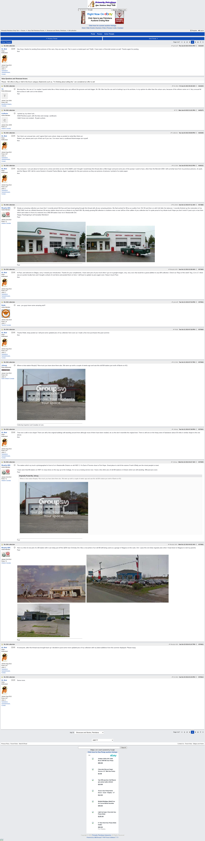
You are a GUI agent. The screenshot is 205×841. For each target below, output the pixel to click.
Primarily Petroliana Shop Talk (10, 30)
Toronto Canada (6, 325)
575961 (201, 544)
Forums (23, 30)
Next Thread (153, 38)
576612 (201, 677)
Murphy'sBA (174, 269)
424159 (201, 46)
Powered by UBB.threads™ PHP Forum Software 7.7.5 (102, 837)
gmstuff (175, 46)
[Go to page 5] (203, 42)
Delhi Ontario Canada (7, 378)
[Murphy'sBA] (5, 217)
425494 (201, 133)
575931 (201, 429)
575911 (201, 302)
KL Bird (175, 86)
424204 (201, 86)
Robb (176, 329)
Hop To (72, 732)
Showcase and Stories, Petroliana (56, 30)
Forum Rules (14, 743)
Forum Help (188, 743)
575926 (201, 362)
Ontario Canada (6, 128)
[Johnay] (5, 370)
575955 (201, 462)
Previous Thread (52, 38)
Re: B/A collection (9, 46)
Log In (202, 30)
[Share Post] (196, 46)
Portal (93, 34)
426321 (201, 165)
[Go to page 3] (182, 42)
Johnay (175, 429)
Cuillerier (175, 133)
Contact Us (181, 743)
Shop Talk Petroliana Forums (36, 30)
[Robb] (5, 317)
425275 (201, 110)
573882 (201, 205)
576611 (201, 644)
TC (177, 110)
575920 (201, 329)
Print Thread (6, 42)
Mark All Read (23, 743)
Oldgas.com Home (198, 743)
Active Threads (109, 34)
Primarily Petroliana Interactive (101, 835)
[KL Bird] (4, 63)
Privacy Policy (5, 743)
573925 (201, 269)
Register (194, 30)
